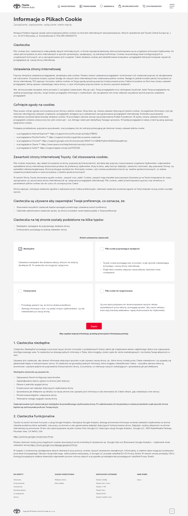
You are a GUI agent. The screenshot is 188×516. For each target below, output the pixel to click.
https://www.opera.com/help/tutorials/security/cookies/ (67, 144)
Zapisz (94, 326)
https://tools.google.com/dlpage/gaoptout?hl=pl (53, 445)
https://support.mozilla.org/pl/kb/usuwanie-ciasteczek (75, 137)
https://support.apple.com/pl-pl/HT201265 (60, 147)
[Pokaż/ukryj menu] (171, 6)
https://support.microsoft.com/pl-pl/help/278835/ (74, 133)
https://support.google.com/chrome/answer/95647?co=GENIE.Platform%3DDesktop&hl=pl (84, 140)
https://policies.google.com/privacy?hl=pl (33, 436)
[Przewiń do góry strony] (171, 511)
